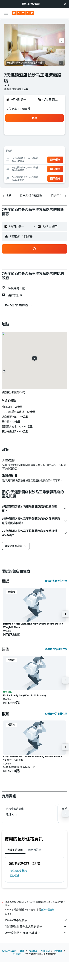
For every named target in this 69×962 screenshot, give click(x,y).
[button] (65, 4)
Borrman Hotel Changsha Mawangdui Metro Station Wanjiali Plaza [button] (33, 625)
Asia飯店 (33, 950)
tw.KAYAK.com (9, 950)
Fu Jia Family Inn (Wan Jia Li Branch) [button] (24, 695)
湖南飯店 (58, 950)
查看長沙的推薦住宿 (56, 713)
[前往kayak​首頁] (23, 13)
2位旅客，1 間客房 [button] (19, 109)
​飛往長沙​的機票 (18, 870)
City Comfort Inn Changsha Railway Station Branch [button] (32, 756)
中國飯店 (45, 950)
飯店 (22, 950)
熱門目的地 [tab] (34, 849)
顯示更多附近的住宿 (56, 581)
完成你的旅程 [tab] (15, 849)
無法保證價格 (47, 909)
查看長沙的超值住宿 (56, 649)
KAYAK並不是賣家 (16, 920)
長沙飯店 (15, 875)
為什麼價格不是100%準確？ (22, 933)
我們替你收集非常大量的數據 (23, 926)
